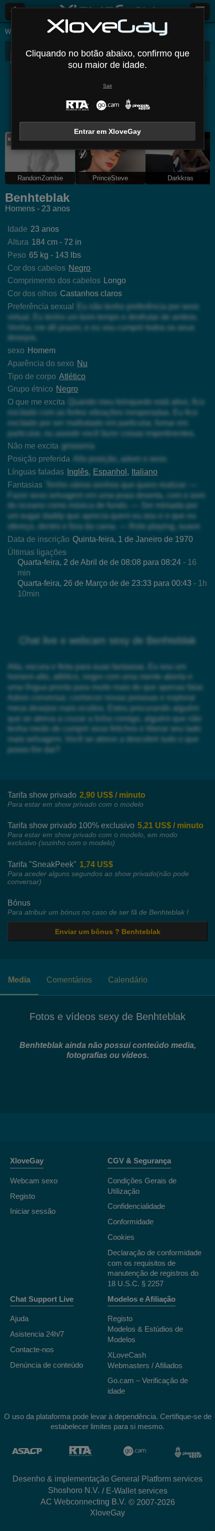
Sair (107, 85)
